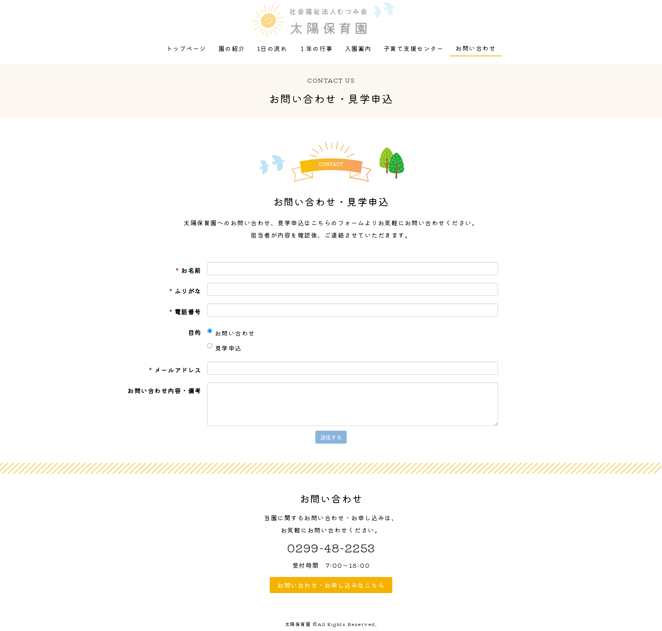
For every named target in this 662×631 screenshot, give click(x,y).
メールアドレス (175, 369)
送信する (331, 437)
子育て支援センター (413, 48)
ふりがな (185, 290)
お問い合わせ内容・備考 (165, 390)
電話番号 (185, 311)
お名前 (189, 270)
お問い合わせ (476, 47)
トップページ (186, 48)
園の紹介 (231, 48)
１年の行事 (316, 48)
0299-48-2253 (331, 547)
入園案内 (358, 48)
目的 (195, 332)
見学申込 (228, 347)
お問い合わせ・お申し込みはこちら (331, 585)
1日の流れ (272, 48)
